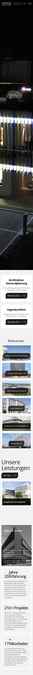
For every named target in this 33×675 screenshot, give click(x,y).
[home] (6, 4)
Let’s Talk (6, 475)
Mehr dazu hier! (13, 296)
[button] (29, 3)
